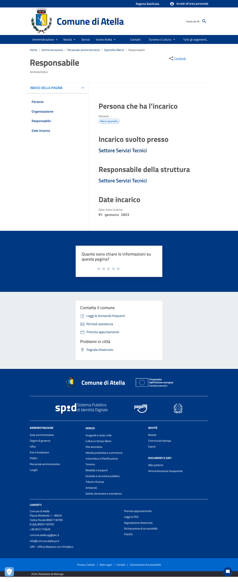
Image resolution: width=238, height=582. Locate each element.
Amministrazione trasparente (165, 471)
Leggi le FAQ (131, 517)
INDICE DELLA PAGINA (46, 87)
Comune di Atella (90, 21)
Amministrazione (52, 50)
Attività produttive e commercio (104, 453)
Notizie (152, 435)
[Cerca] (204, 21)
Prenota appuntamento (138, 511)
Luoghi (34, 470)
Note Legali (106, 565)
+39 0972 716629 (40, 529)
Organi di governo (40, 441)
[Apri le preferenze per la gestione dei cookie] (9, 571)
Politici (33, 458)
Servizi (90, 428)
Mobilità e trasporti (97, 470)
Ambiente (91, 488)
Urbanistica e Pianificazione (102, 458)
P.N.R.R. (128, 534)
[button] (189, 4)
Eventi (151, 446)
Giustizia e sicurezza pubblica (103, 476)
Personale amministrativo (83, 50)
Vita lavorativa (94, 447)
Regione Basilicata (147, 3)
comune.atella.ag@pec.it (44, 535)
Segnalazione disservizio (138, 523)
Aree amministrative (42, 435)
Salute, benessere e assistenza (104, 493)
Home (33, 50)
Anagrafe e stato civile (99, 435)
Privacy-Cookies (86, 565)
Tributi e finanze (95, 482)
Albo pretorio (155, 465)
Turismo (90, 464)
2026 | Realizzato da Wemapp (47, 574)
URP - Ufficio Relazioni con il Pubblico (51, 547)
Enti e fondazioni (39, 452)
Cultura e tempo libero (98, 441)
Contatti (35, 505)
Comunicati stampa (159, 441)
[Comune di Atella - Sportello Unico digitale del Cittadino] (41, 20)
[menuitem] (135, 39)
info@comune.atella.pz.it (44, 541)
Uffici (33, 446)
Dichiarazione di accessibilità (140, 528)
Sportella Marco (114, 50)
